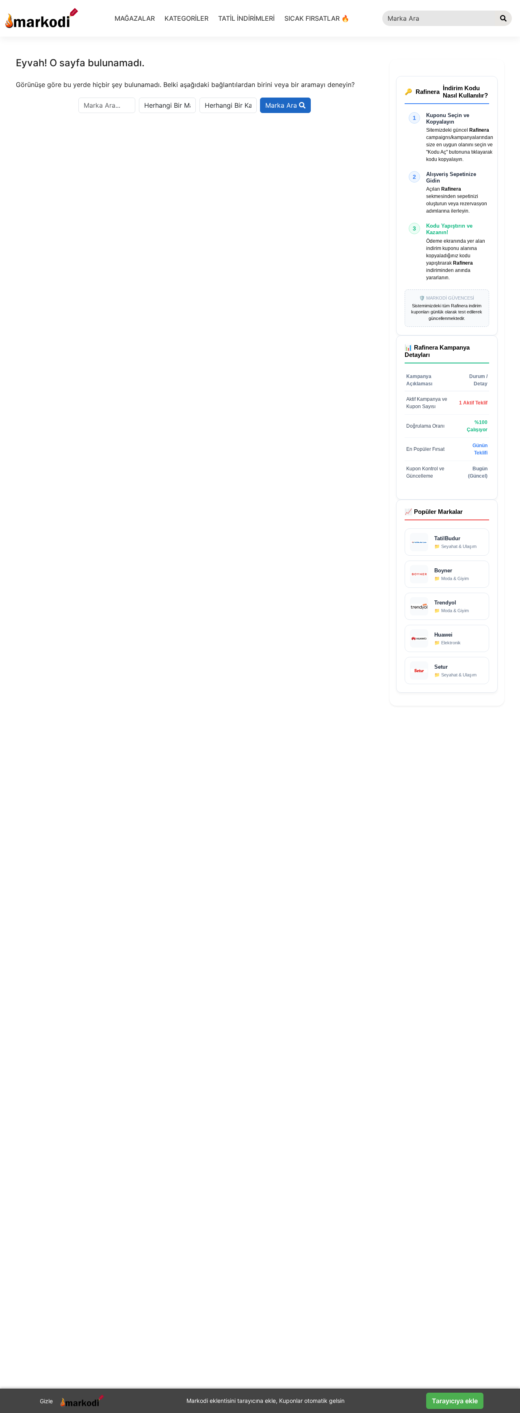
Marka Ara (282, 105)
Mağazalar (135, 18)
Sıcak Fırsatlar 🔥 (316, 18)
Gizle (46, 1401)
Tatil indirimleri (246, 18)
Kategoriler (186, 18)
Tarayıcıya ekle (455, 1401)
